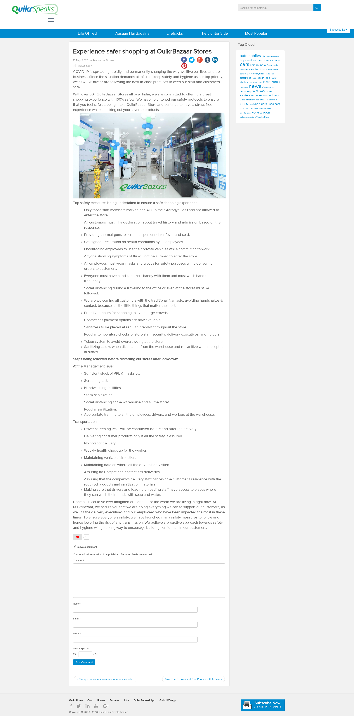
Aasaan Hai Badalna (132, 34)
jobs (254, 78)
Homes (101, 700)
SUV (262, 100)
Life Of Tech (88, 34)
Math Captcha (80, 648)
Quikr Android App (144, 700)
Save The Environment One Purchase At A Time (193, 679)
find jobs (260, 69)
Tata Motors (271, 100)
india (268, 74)
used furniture (260, 108)
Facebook (184, 60)
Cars (90, 700)
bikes (265, 56)
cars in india (258, 65)
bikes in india (273, 56)
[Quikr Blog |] (32, 9)
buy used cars (260, 60)
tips (242, 104)
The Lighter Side (214, 34)
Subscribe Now (338, 29)
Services (114, 700)
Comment (78, 560)
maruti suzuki (271, 82)
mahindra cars (256, 82)
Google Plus (200, 60)
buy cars (245, 60)
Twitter (192, 60)
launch (274, 78)
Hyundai (260, 74)
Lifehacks (175, 34)
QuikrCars (262, 91)
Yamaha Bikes (262, 117)
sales (259, 95)
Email (77, 618)
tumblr (207, 60)
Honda (269, 70)
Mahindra (244, 82)
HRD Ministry (250, 74)
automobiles (250, 56)
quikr (252, 91)
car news (275, 60)
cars (244, 64)
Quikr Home (76, 700)
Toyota (249, 104)
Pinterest (184, 66)
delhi (251, 70)
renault (252, 96)
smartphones (252, 100)
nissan (265, 87)
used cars (260, 104)
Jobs (126, 700)
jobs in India (263, 78)
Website (77, 633)
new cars (244, 87)
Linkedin (215, 60)
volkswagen (261, 112)
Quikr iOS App (167, 700)
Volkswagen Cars (248, 117)
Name (77, 604)
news (255, 86)
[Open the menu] (51, 20)
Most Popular (256, 34)
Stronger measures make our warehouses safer (105, 679)
